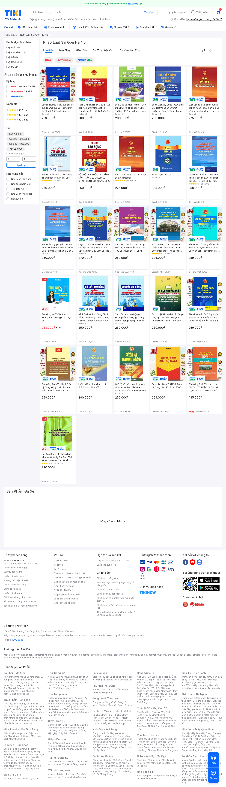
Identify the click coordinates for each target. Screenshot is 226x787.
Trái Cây (8, 703)
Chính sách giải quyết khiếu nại (69, 581)
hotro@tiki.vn (30, 601)
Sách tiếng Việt (144, 775)
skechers (107, 654)
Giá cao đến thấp (130, 50)
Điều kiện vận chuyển (64, 603)
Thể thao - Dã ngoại (151, 682)
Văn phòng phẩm (162, 775)
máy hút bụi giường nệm (200, 773)
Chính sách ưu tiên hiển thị (110, 593)
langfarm (18, 657)
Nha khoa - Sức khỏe (155, 747)
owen (58, 654)
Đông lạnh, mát (25, 709)
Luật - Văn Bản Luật (16, 52)
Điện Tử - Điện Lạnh (194, 672)
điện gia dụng (38, 19)
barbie (49, 654)
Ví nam (51, 774)
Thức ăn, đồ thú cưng (19, 720)
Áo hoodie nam (62, 703)
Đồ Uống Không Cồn (110, 771)
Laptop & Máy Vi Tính (161, 693)
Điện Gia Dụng (12, 774)
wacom (162, 654)
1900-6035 (18, 560)
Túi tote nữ (66, 764)
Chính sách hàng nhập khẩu (18, 597)
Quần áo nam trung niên (66, 712)
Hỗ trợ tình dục (29, 765)
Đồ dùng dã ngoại (202, 700)
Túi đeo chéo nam (66, 774)
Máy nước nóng (201, 685)
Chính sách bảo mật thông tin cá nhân (73, 577)
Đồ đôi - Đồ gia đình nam (70, 706)
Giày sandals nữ (65, 727)
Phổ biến (48, 50)
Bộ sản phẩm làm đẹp (22, 767)
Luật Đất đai (12, 57)
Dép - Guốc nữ (70, 724)
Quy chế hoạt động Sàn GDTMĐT (114, 560)
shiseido (8, 657)
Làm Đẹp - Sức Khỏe (16, 744)
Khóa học (164, 739)
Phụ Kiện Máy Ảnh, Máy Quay (196, 733)
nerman (152, 654)
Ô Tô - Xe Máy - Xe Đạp (151, 756)
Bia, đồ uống (15, 715)
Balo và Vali (100, 672)
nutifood (134, 654)
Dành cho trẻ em (18, 717)
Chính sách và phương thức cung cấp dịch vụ (115, 599)
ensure (66, 654)
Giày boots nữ (60, 730)
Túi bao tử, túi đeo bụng (75, 777)
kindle (144, 654)
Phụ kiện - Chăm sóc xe (149, 760)
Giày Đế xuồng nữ (68, 733)
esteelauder (25, 654)
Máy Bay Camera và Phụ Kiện (201, 749)
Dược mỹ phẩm (31, 768)
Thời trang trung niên (64, 688)
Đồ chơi (35, 677)
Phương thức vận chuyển (16, 580)
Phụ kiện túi (80, 764)
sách (95, 19)
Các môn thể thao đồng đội (201, 712)
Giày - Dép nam (57, 739)
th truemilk (39, 654)
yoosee (181, 654)
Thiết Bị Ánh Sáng (201, 736)
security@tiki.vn (28, 605)
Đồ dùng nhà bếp (12, 778)
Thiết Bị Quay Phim (199, 747)
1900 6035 (17, 639)
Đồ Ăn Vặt (104, 768)
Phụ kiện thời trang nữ (103, 689)
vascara (8, 654)
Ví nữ (80, 761)
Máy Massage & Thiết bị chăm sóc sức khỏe (24, 756)
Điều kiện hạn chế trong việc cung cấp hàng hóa (116, 584)
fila (42, 657)
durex (74, 654)
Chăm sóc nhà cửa (22, 723)
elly (93, 654)
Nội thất (107, 739)
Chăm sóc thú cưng (102, 760)
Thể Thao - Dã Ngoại (194, 694)
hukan (28, 657)
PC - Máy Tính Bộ (106, 723)
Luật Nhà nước (13, 47)
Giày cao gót (54, 724)
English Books (154, 778)
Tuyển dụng (60, 569)
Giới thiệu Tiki (61, 560)
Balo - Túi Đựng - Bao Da (200, 741)
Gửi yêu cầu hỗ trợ (13, 572)
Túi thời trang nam (59, 770)
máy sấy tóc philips (203, 763)
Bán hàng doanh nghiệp (66, 598)
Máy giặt (191, 682)
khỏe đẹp (73, 19)
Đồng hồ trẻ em (125, 705)
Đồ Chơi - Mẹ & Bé (15, 672)
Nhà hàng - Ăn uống (154, 744)
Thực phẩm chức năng (20, 751)
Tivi (189, 685)
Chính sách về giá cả (107, 578)
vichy (36, 657)
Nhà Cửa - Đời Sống (105, 729)
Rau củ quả (14, 706)
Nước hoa (15, 765)
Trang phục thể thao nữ (193, 698)
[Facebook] (185, 562)
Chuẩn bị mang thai (19, 693)
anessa (171, 654)
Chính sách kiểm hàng (15, 584)
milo (98, 654)
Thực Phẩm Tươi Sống (17, 699)
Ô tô (154, 763)
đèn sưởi (196, 760)
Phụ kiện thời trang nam (111, 691)
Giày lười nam (55, 743)
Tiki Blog (58, 564)
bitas (214, 654)
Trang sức (98, 702)
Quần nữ (69, 677)
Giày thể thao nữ (207, 717)
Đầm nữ (59, 677)
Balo (95, 677)
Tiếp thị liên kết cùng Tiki (67, 594)
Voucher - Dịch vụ (148, 735)
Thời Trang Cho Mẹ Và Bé (16, 677)
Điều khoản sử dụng (64, 586)
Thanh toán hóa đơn (147, 739)
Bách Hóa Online (103, 756)
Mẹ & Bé (156, 688)
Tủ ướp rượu (214, 688)
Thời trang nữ (56, 672)
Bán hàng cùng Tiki (106, 564)
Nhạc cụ (116, 747)
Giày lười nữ (74, 730)
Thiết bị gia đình (31, 778)
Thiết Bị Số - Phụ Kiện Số (152, 708)
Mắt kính (120, 689)
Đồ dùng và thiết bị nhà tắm (113, 741)
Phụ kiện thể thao (201, 703)
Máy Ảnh (208, 750)
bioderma (84, 654)
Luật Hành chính (14, 62)
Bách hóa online (152, 691)
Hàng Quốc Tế (145, 672)
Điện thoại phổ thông (19, 736)
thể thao (105, 19)
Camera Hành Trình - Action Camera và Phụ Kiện (201, 739)
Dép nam (64, 746)
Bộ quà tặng (107, 774)
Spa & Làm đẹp (158, 741)
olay (189, 654)
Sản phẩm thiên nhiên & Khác (21, 758)
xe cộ (51, 19)
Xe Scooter (164, 763)
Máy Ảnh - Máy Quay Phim (198, 729)
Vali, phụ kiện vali (123, 679)
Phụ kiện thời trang (104, 685)
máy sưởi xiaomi (204, 771)
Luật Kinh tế (12, 67)
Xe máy (146, 763)
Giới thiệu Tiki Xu (62, 590)
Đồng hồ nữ (110, 702)
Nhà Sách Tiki (145, 771)
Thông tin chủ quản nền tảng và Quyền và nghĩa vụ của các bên (116, 613)
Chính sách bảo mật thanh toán (69, 573)
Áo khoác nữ (72, 679)
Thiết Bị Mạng (110, 720)
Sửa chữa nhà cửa (107, 736)
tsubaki (49, 657)
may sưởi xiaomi (197, 768)
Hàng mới (81, 50)
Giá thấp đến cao (103, 50)
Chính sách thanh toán (108, 589)
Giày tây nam (70, 743)
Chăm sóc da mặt (13, 748)
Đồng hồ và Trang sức (106, 698)
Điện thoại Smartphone (15, 733)
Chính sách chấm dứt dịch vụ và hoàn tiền (116, 606)
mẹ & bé (61, 19)
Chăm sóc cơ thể (18, 754)
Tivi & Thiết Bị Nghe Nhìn (155, 698)
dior (15, 654)
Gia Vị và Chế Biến (107, 765)
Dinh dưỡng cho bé (19, 685)
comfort (206, 654)
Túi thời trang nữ (58, 757)
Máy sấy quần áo (197, 688)
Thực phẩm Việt (30, 706)
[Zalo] (199, 562)
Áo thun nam (54, 698)
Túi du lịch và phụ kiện (110, 677)
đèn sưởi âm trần (196, 780)
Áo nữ (51, 677)
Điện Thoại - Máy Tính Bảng (21, 729)
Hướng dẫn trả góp (13, 593)
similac (196, 654)
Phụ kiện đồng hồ (107, 705)
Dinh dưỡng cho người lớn (22, 688)
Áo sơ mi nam (68, 700)
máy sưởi (186, 760)
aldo (116, 654)
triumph (124, 654)
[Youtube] (192, 562)
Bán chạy (64, 50)
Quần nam (68, 698)
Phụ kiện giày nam (63, 748)
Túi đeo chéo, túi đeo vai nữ (62, 761)
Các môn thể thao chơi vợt (201, 713)
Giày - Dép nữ (56, 720)
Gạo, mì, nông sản (20, 712)
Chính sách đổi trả (13, 588)
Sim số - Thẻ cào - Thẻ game (163, 750)
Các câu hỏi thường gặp (16, 567)
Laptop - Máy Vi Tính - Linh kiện (112, 711)
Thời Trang (164, 677)
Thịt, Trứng (19, 703)
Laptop (121, 723)
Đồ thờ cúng (104, 747)
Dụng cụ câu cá (196, 709)
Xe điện (167, 760)
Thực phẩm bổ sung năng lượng (202, 719)
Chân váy (69, 682)
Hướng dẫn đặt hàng (14, 576)
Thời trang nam (57, 694)
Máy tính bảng (17, 739)
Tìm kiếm (149, 12)
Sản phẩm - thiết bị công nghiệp (157, 695)
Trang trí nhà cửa (101, 733)
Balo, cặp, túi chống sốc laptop (113, 678)
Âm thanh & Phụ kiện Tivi (194, 677)
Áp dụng (21, 165)
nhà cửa (86, 19)
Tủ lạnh (191, 679)
